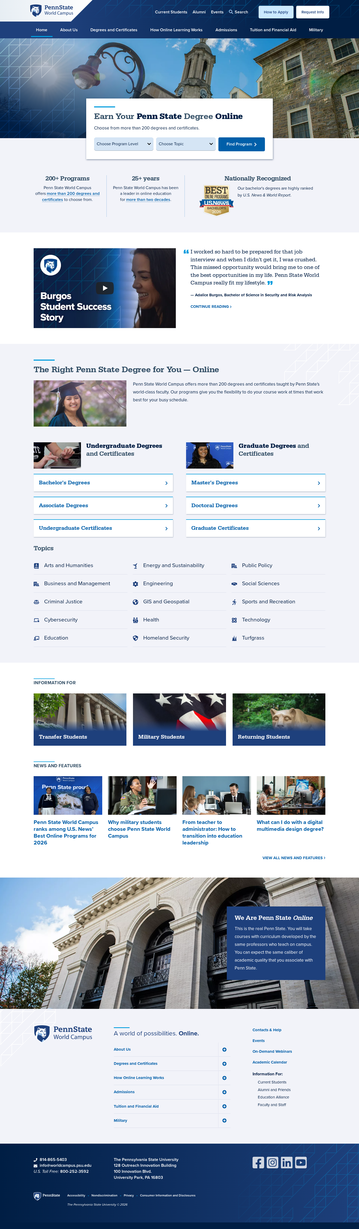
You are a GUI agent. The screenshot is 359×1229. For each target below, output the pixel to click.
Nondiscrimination (104, 1195)
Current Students (171, 12)
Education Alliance (273, 1097)
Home (41, 30)
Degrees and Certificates (113, 30)
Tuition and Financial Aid (273, 30)
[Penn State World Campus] (51, 10)
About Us (69, 30)
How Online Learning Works (176, 30)
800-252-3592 (74, 1171)
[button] (238, 12)
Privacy (129, 1195)
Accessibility (76, 1195)
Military (316, 30)
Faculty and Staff (272, 1105)
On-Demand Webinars (272, 1051)
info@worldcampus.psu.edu (65, 1165)
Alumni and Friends (274, 1090)
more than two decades (148, 199)
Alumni (199, 12)
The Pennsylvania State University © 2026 (97, 1204)
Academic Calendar (270, 1062)
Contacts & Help (267, 1030)
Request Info (312, 12)
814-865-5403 (53, 1160)
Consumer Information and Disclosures (168, 1195)
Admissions (226, 30)
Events (217, 12)
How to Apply (276, 12)
